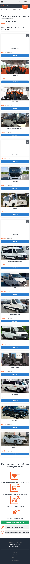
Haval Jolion (15, 420)
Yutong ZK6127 (15, 48)
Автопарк (15, 552)
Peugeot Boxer (15, 367)
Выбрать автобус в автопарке (15, 522)
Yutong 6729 (15, 234)
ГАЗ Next (15, 288)
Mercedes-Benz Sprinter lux (15, 261)
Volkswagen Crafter (15, 314)
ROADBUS (11, 542)
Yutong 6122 (15, 75)
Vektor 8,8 (15, 155)
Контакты (15, 557)
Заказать (15, 55)
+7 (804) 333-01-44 (24, 2)
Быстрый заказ (25, 6)
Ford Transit (15, 341)
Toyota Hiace (15, 394)
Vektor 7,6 (15, 181)
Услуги (6, 9)
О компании (15, 560)
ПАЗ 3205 (15, 208)
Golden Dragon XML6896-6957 (15, 128)
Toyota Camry (15, 447)
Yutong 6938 (15, 102)
